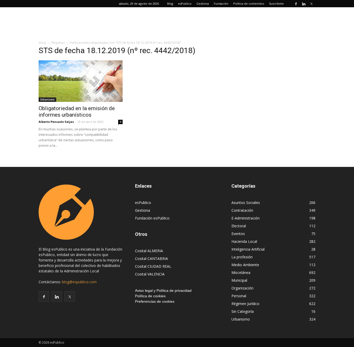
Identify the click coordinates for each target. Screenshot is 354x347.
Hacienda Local (244, 241)
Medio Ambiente (245, 264)
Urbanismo (47, 99)
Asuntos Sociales (245, 202)
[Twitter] (311, 4)
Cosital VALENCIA (150, 274)
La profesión (242, 256)
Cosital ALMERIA (149, 250)
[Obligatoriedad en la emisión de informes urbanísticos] (81, 81)
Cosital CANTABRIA (151, 258)
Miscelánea (240, 272)
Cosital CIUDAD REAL (153, 266)
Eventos (238, 233)
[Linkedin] (304, 4)
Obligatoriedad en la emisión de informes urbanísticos (77, 111)
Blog (170, 3)
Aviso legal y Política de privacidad (163, 290)
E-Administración (245, 218)
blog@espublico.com (79, 281)
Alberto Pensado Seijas (56, 122)
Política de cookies (150, 296)
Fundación (221, 3)
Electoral (238, 225)
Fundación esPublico (152, 218)
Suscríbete (276, 3)
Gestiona (202, 3)
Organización (242, 288)
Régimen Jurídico (245, 303)
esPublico (185, 3)
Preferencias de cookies (154, 301)
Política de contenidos (248, 3)
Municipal (239, 280)
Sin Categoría (242, 311)
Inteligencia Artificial (248, 249)
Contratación (242, 210)
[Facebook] (296, 4)
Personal (238, 295)
